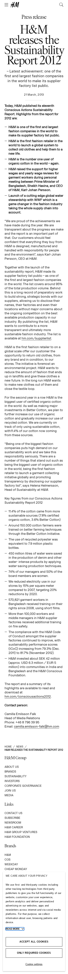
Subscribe (12, 817)
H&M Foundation (17, 836)
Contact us (13, 813)
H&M (8, 854)
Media (9, 795)
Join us (10, 790)
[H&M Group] (34, 4)
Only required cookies (34, 952)
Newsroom (13, 822)
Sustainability (15, 776)
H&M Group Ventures (21, 832)
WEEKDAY (11, 864)
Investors (12, 781)
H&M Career (14, 827)
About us (12, 766)
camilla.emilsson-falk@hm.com (36, 726)
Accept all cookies (33, 941)
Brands (10, 771)
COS (7, 859)
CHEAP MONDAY (16, 869)
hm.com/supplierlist (36, 338)
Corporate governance (23, 785)
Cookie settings (34, 964)
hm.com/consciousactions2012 (28, 696)
